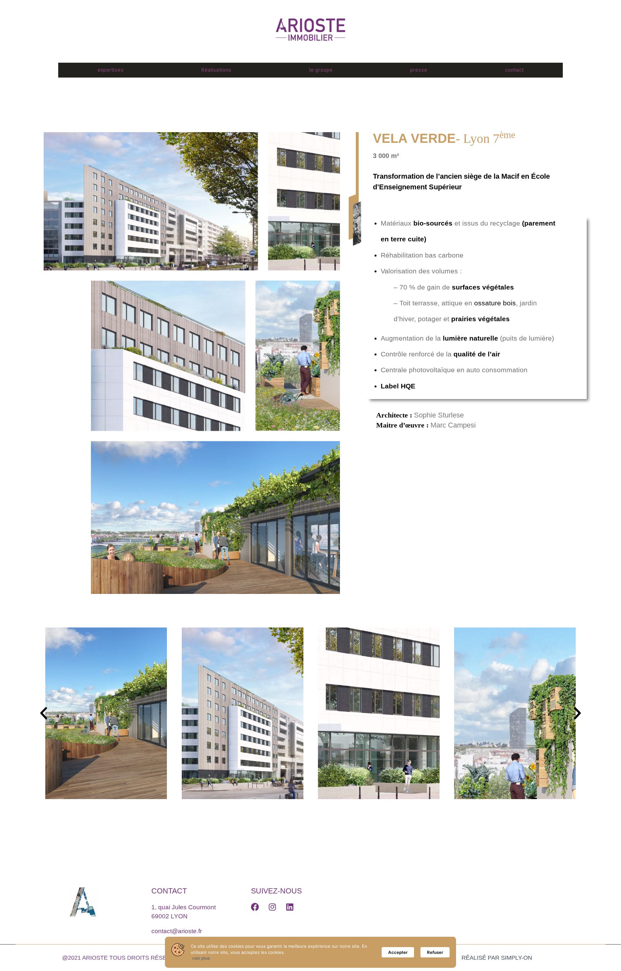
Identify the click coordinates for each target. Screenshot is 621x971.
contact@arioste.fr (176, 931)
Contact (169, 891)
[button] (44, 713)
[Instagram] (272, 907)
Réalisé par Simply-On (497, 958)
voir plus (201, 958)
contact (514, 70)
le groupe (320, 70)
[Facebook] (255, 907)
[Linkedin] (290, 907)
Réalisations (216, 70)
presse (418, 70)
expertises (110, 70)
